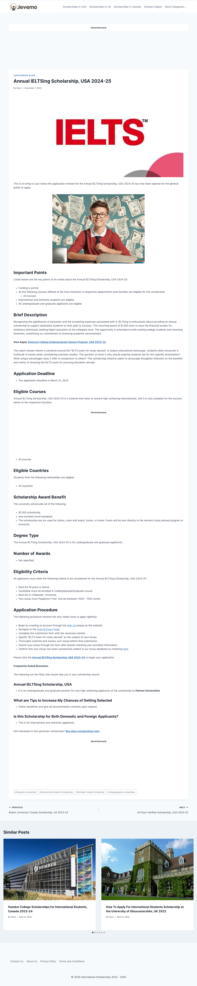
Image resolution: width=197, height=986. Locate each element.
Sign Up (71, 625)
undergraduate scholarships (121, 792)
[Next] (189, 884)
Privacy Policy (48, 961)
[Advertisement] (98, 49)
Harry (19, 88)
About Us (31, 961)
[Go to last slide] (8, 884)
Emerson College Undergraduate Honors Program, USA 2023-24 (67, 342)
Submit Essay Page (48, 629)
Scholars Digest (153, 6)
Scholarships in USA (74, 6)
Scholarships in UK (100, 6)
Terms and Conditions (72, 961)
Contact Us (16, 961)
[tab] (92, 932)
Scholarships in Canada (127, 6)
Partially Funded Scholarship (90, 792)
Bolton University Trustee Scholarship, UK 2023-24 (38, 810)
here (125, 649)
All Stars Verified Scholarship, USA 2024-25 (162, 810)
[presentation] (49, 869)
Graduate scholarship (25, 792)
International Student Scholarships (56, 792)
